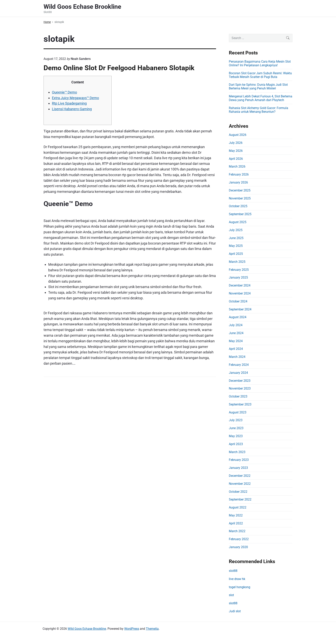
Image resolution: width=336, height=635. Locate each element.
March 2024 (237, 357)
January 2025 (238, 277)
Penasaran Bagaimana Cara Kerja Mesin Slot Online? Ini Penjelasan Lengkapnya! (260, 63)
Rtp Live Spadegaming (69, 103)
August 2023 (237, 412)
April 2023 (236, 444)
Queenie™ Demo (64, 92)
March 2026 (237, 166)
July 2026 (235, 143)
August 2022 (237, 507)
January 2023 (238, 468)
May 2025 (236, 246)
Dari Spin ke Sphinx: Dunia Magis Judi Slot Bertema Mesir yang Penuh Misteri (258, 86)
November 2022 (240, 484)
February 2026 (239, 174)
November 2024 (240, 293)
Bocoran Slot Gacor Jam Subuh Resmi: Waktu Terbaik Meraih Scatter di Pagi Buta (260, 75)
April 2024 (236, 349)
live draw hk (237, 579)
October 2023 (238, 396)
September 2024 (240, 309)
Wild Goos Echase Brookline (87, 629)
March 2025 (237, 262)
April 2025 (236, 254)
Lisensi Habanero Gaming (72, 109)
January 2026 (238, 182)
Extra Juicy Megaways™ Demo (75, 98)
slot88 (233, 571)
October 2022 (238, 492)
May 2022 (236, 515)
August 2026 (237, 135)
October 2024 (238, 301)
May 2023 (236, 436)
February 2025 (239, 270)
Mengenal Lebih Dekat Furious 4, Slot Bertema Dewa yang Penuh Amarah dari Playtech (260, 98)
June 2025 (236, 238)
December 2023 (239, 381)
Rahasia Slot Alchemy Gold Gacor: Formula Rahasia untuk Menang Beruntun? (258, 110)
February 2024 (239, 365)
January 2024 (238, 373)
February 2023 (239, 460)
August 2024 (237, 317)
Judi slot (235, 611)
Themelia (152, 629)
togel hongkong (239, 587)
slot (231, 595)
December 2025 (239, 190)
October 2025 (238, 206)
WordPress (131, 629)
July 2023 (235, 420)
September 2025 (240, 214)
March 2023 (237, 452)
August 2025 (237, 222)
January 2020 (238, 547)
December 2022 (239, 476)
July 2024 (235, 325)
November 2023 (240, 388)
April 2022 (236, 523)
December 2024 (239, 285)
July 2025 (235, 230)
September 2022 (240, 499)
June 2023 (236, 428)
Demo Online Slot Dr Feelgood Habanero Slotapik (119, 68)
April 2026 (236, 159)
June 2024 (236, 333)
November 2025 (240, 198)
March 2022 (237, 531)
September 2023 (240, 404)
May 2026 (236, 151)
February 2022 (239, 539)
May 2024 (236, 341)
